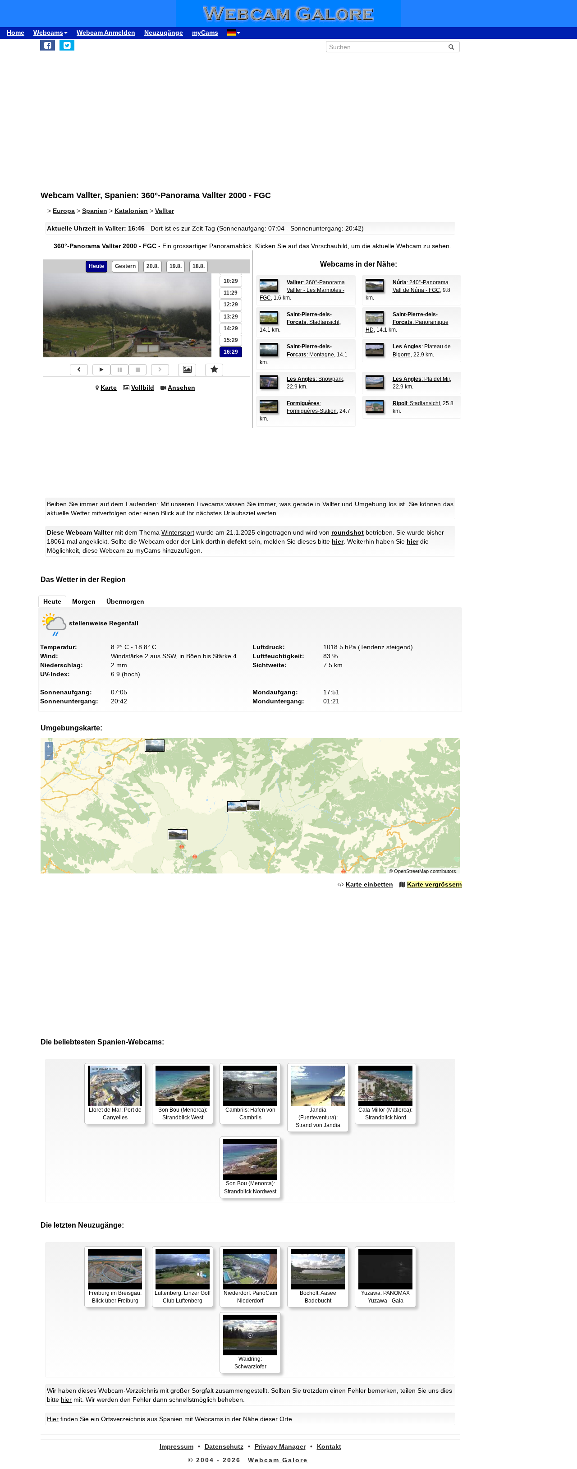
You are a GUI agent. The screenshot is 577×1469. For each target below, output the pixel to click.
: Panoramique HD (407, 322)
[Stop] (137, 369)
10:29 (231, 281)
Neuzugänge (163, 32)
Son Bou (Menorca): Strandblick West (182, 1114)
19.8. (175, 266)
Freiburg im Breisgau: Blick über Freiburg (115, 1297)
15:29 (231, 340)
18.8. (198, 266)
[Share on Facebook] (47, 45)
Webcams (48, 32)
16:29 (231, 352)
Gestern (125, 266)
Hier (53, 1419)
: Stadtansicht (416, 403)
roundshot (347, 532)
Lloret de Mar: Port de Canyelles (115, 1114)
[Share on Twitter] (67, 45)
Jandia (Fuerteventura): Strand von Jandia (318, 1117)
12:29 (231, 304)
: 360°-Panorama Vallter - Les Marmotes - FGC (302, 290)
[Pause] (119, 369)
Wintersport (177, 532)
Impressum (176, 1446)
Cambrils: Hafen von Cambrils (250, 1114)
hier (337, 541)
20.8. (153, 266)
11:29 (231, 293)
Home (15, 32)
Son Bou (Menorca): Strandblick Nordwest (250, 1187)
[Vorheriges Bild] (79, 369)
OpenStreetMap (411, 871)
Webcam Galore (278, 1460)
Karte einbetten (369, 884)
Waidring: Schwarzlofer (250, 1363)
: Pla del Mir (421, 379)
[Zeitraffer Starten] (101, 369)
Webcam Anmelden (106, 32)
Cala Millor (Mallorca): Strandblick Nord (385, 1114)
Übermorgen (125, 601)
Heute (96, 266)
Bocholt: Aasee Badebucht (318, 1297)
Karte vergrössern (434, 884)
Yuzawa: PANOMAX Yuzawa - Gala (385, 1297)
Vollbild (142, 387)
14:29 (231, 328)
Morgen (84, 601)
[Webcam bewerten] (214, 370)
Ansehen (181, 387)
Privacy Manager (280, 1446)
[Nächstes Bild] (160, 369)
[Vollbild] (187, 370)
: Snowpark (315, 379)
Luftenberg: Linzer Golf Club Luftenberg (183, 1297)
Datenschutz (224, 1446)
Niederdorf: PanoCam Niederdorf (250, 1297)
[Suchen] (451, 47)
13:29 (231, 317)
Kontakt (329, 1446)
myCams (205, 32)
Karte (109, 387)
